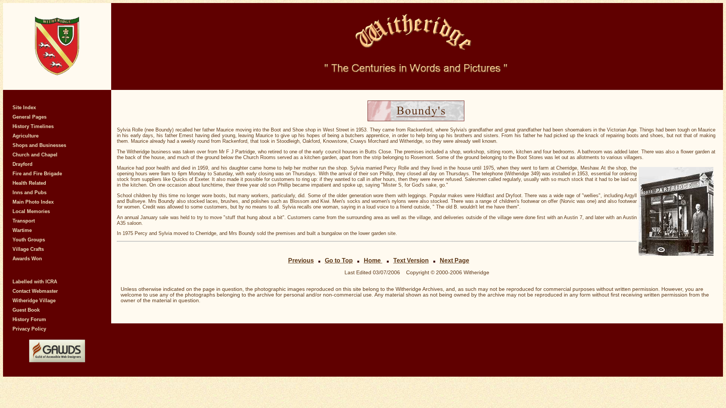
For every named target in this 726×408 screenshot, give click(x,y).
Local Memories (31, 211)
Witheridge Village (34, 300)
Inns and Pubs (29, 192)
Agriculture (25, 136)
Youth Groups (28, 240)
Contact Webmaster (35, 291)
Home (373, 260)
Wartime (22, 230)
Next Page (454, 260)
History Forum (29, 319)
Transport (23, 221)
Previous (301, 260)
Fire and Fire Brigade (37, 173)
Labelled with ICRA (34, 281)
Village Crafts (28, 249)
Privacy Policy (29, 329)
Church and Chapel (34, 155)
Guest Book (26, 310)
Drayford (22, 164)
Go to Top (339, 260)
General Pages (29, 117)
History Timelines (33, 126)
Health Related (29, 183)
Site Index (24, 107)
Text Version (411, 260)
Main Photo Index (33, 202)
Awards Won (27, 258)
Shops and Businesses (39, 145)
